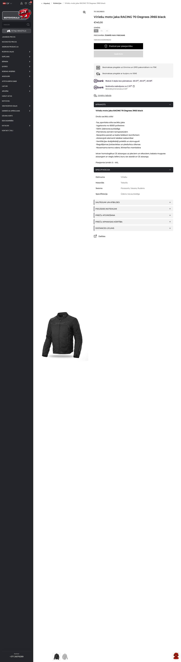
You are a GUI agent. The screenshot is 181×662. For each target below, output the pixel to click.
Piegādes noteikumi (106, 209)
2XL (96, 31)
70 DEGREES (99, 11)
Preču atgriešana (105, 215)
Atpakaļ (46, 3)
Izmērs (97, 28)
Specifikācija (102, 170)
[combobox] (13, 24)
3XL (101, 31)
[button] (7, 3)
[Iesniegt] (28, 24)
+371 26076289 (16, 656)
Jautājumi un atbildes (107, 202)
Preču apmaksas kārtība (108, 222)
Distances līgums (104, 228)
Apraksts (100, 104)
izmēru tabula (104, 95)
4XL (107, 31)
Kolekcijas (57, 3)
